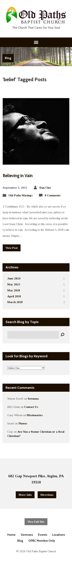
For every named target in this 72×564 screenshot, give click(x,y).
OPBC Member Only (41, 540)
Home (11, 535)
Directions (47, 494)
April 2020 (14, 296)
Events (42, 535)
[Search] (62, 335)
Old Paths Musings (20, 195)
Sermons (33, 398)
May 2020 (13, 290)
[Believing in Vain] (36, 161)
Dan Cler (45, 187)
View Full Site (36, 521)
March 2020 (15, 302)
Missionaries (35, 415)
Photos (22, 423)
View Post (12, 247)
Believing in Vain (18, 175)
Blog (8, 58)
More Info (25, 494)
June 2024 (13, 278)
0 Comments (52, 195)
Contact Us (31, 406)
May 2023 (13, 284)
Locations (58, 535)
